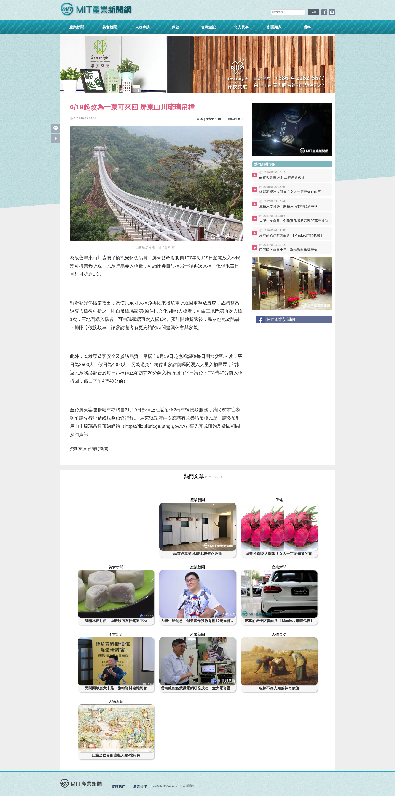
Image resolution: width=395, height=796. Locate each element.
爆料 (307, 27)
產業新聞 (76, 27)
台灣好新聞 (98, 449)
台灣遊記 (208, 27)
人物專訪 (142, 27)
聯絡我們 (118, 786)
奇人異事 (241, 27)
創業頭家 (274, 27)
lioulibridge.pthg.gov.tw (162, 426)
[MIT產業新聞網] (96, 10)
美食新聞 (109, 27)
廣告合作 (140, 786)
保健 (175, 27)
